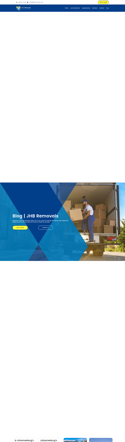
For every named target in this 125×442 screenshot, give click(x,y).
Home (66, 8)
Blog (107, 8)
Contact (101, 8)
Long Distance (86, 8)
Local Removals (75, 8)
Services (94, 8)
